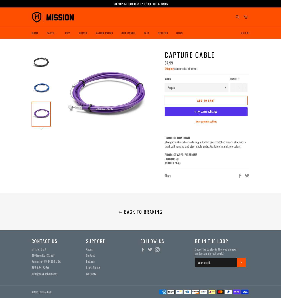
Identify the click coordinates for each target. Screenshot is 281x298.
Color (168, 78)
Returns (90, 261)
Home (35, 33)
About (89, 249)
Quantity (235, 78)
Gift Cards (128, 33)
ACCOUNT (245, 33)
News (179, 33)
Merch (83, 33)
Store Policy (93, 267)
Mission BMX (45, 292)
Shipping (169, 68)
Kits (67, 33)
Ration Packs (104, 33)
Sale (146, 33)
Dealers (163, 33)
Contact (90, 255)
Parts (51, 33)
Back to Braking (142, 212)
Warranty (91, 273)
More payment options (206, 121)
